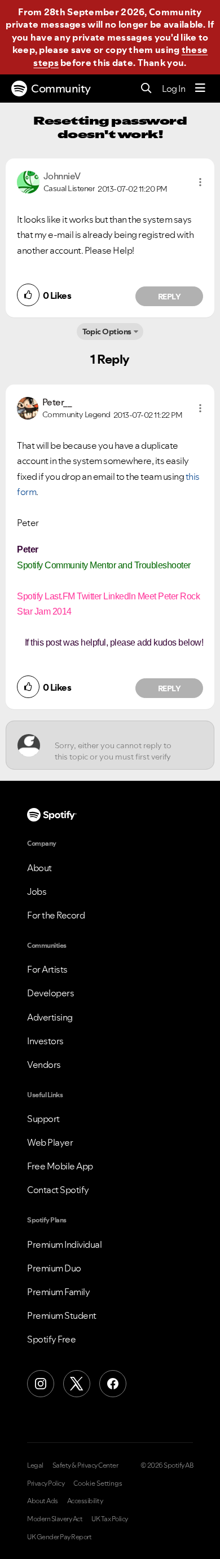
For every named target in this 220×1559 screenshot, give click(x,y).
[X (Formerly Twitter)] (76, 1383)
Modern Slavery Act (54, 1518)
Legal (35, 1465)
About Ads (42, 1500)
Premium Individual (64, 1244)
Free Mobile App (60, 1166)
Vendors (44, 1064)
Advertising (50, 1017)
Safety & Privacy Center (85, 1465)
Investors (45, 1041)
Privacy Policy (45, 1483)
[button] (200, 182)
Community (61, 88)
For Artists (47, 969)
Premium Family (58, 1292)
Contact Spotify (58, 1189)
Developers (50, 993)
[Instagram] (40, 1383)
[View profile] (28, 181)
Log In (173, 88)
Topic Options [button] (106, 331)
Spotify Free (51, 1339)
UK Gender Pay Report (59, 1537)
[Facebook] (112, 1383)
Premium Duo (54, 1268)
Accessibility (85, 1500)
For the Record (56, 915)
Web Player (50, 1142)
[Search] (146, 88)
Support (43, 1118)
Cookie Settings (97, 1483)
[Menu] (200, 88)
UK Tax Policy (109, 1518)
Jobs (36, 891)
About (39, 868)
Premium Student (61, 1315)
